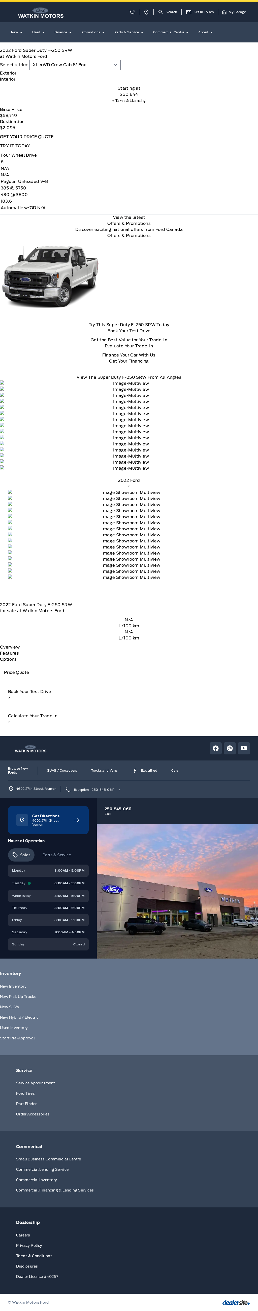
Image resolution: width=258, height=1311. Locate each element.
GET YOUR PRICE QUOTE (26, 136)
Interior (7, 79)
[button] (132, 12)
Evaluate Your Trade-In (129, 346)
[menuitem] (17, 32)
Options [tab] (8, 659)
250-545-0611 (103, 790)
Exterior (8, 73)
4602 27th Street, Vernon (36, 789)
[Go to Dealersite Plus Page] (236, 1302)
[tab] (129, 73)
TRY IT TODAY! (16, 146)
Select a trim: (14, 64)
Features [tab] (9, 653)
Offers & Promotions (129, 235)
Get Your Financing (129, 361)
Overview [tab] (10, 647)
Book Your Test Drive (129, 330)
